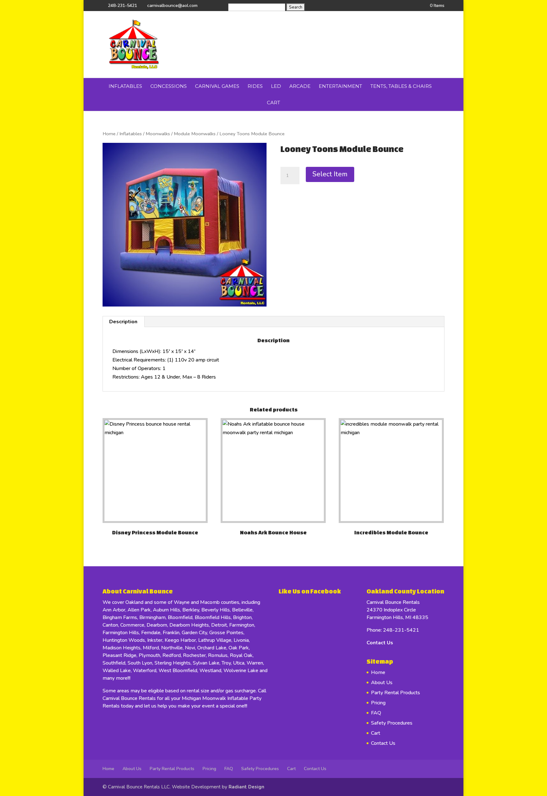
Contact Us (380, 642)
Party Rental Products (395, 692)
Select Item (330, 174)
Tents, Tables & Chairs (401, 86)
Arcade (300, 86)
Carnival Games (217, 86)
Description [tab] (123, 321)
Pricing (378, 702)
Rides (255, 86)
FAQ (376, 712)
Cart (273, 103)
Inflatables (125, 86)
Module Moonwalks (195, 134)
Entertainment (340, 86)
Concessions (168, 86)
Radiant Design (246, 787)
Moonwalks (158, 134)
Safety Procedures (391, 723)
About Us (382, 682)
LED (276, 86)
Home (109, 134)
